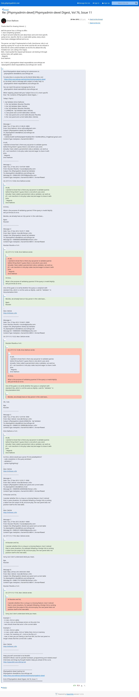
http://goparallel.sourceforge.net (14, 662)
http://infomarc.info (10, 313)
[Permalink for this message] (85, 685)
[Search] (136, 3)
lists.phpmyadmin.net (10, 3)
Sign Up (107, 3)
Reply (5, 688)
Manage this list (84, 3)
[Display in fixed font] (81, 685)
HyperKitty (70, 694)
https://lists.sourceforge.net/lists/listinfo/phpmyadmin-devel (24, 79)
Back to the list (95, 23)
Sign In (96, 3)
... (2, 68)
